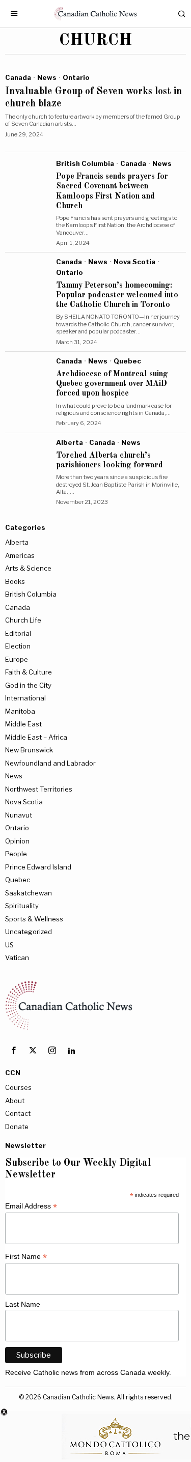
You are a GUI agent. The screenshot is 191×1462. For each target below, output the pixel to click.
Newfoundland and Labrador (50, 763)
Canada (18, 77)
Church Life (23, 620)
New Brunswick (29, 750)
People (16, 854)
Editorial (18, 633)
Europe (16, 659)
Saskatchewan (28, 893)
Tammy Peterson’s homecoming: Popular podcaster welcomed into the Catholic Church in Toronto (117, 295)
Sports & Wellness (34, 919)
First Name (26, 1256)
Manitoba (20, 711)
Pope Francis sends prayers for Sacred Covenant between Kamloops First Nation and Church (112, 191)
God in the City (28, 685)
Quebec (127, 361)
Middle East (23, 724)
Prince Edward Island (38, 867)
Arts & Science (28, 568)
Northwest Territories (38, 789)
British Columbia (85, 163)
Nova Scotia (134, 262)
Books (15, 581)
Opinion (17, 841)
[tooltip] (13, 1051)
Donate (17, 1126)
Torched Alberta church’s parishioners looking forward (109, 460)
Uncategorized (28, 931)
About (14, 1100)
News (47, 77)
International (25, 698)
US (9, 945)
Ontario (76, 77)
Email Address (31, 1206)
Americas (20, 555)
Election (18, 646)
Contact (18, 1113)
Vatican (17, 957)
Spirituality (22, 906)
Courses (18, 1087)
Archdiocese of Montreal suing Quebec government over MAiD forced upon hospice (112, 384)
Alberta (69, 442)
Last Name (22, 1304)
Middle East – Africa (36, 737)
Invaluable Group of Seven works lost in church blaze (93, 97)
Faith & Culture (28, 672)
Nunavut (18, 815)
